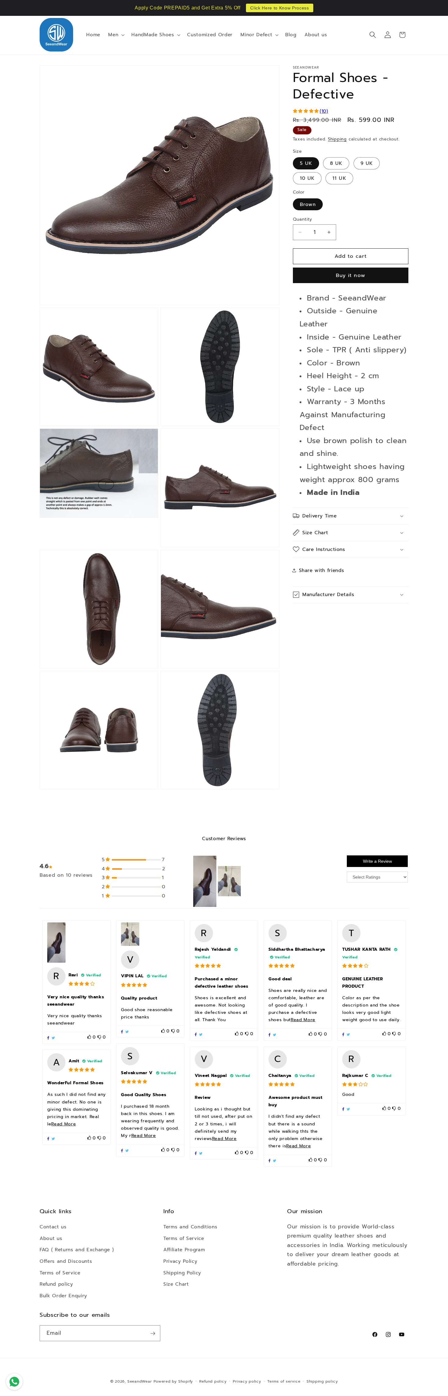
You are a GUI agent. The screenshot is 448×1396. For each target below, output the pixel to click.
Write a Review (377, 861)
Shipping (337, 139)
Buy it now (350, 275)
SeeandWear (139, 1381)
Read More (303, 1020)
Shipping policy (322, 1381)
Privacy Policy (180, 1260)
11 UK (339, 178)
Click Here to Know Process (279, 7)
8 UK (336, 163)
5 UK (306, 163)
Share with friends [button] (321, 570)
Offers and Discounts (66, 1260)
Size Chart (176, 1284)
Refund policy (56, 1284)
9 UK (367, 163)
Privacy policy (247, 1381)
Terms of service (283, 1381)
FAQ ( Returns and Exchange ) (77, 1249)
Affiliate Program (184, 1249)
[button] (115, 35)
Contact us (53, 1226)
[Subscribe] (152, 1333)
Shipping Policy (182, 1272)
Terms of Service (60, 1272)
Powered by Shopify (173, 1381)
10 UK (307, 178)
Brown (308, 204)
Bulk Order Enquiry (63, 1295)
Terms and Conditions (190, 1226)
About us (51, 1237)
